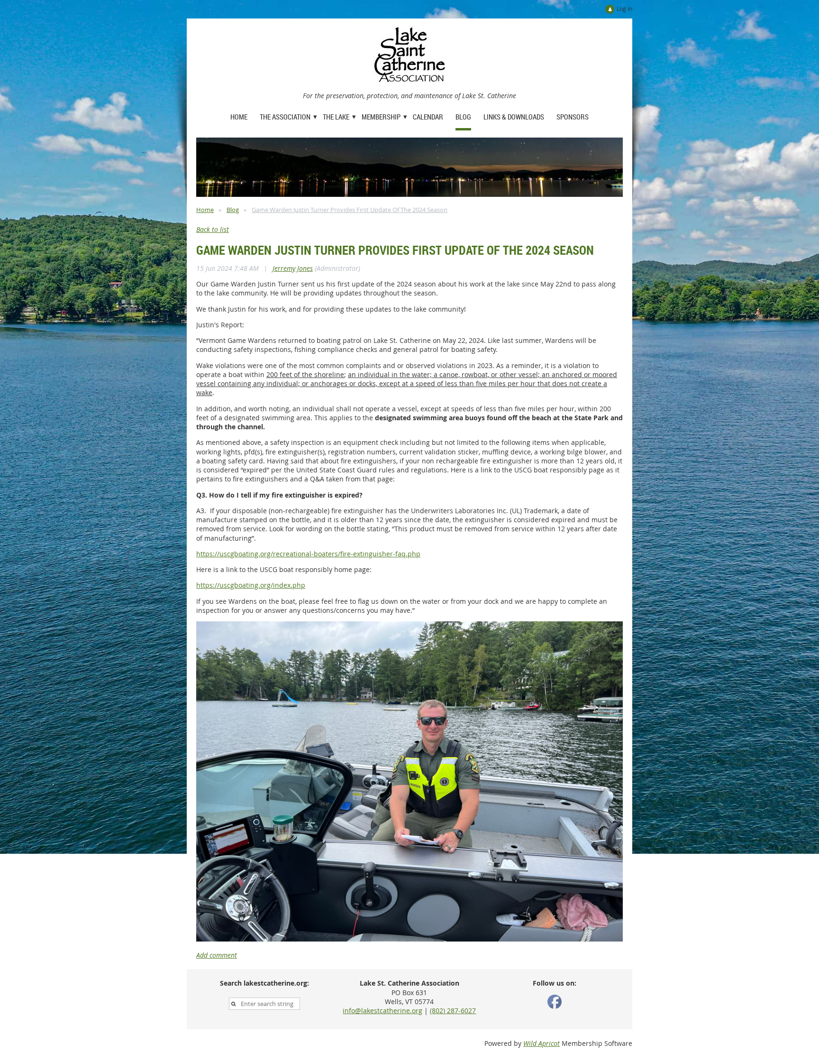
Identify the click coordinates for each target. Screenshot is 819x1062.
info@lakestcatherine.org (382, 1010)
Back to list (212, 229)
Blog (233, 209)
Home (205, 209)
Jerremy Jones (293, 268)
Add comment (216, 955)
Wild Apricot (541, 1043)
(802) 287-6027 (453, 1010)
